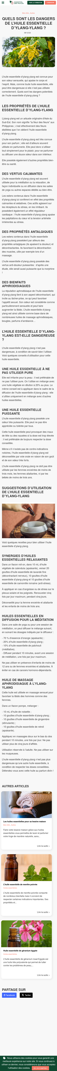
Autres (32, 13)
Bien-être (25, 13)
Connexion (50, 2)
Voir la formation (35, 2)
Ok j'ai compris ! (40, 1068)
